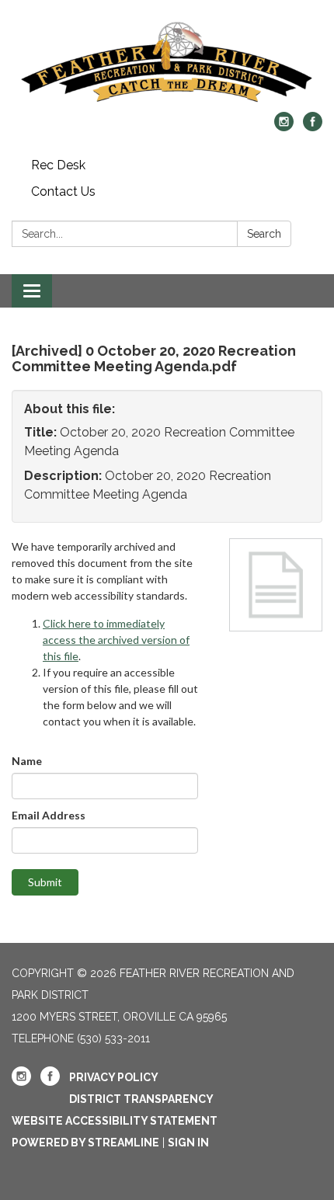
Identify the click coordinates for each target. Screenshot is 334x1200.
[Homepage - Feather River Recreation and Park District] (167, 64)
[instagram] (284, 127)
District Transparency (141, 1099)
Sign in (188, 1142)
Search (264, 234)
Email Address (48, 815)
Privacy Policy (113, 1077)
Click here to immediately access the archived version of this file (116, 640)
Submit (45, 882)
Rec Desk (58, 165)
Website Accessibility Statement (114, 1121)
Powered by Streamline (85, 1142)
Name (27, 760)
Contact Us (63, 191)
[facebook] (312, 127)
